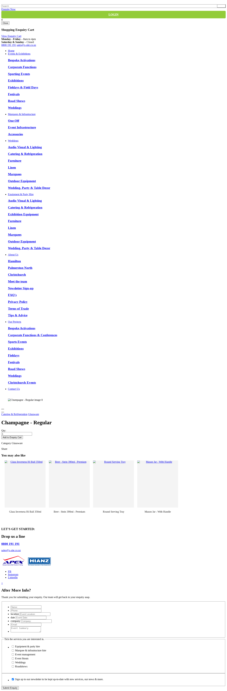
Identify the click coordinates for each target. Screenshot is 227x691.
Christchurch (17, 274)
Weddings (14, 107)
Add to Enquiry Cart (12, 437)
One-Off (13, 120)
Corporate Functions (22, 67)
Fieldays (13, 355)
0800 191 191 (8, 45)
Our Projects (14, 321)
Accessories (15, 134)
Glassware (33, 414)
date (13, 617)
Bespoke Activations (21, 60)
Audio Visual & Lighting (25, 147)
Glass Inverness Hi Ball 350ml (25, 511)
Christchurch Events (22, 382)
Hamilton (14, 261)
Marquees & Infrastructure (22, 114)
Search (221, 6)
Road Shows (16, 101)
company (15, 621)
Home (11, 50)
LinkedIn (13, 577)
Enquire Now (8, 9)
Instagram (13, 574)
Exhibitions (16, 80)
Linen (12, 167)
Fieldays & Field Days (23, 87)
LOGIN (113, 14)
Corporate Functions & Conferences (32, 335)
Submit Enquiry (10, 688)
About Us (13, 254)
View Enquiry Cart (11, 36)
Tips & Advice (17, 315)
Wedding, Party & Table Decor (29, 188)
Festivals (14, 94)
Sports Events (17, 342)
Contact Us (14, 388)
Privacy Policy (18, 302)
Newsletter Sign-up (21, 288)
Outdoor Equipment (22, 181)
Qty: (3, 430)
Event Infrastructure (22, 127)
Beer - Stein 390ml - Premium (69, 511)
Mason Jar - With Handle (158, 511)
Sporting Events (19, 74)
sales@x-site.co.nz (26, 45)
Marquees (14, 174)
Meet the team (17, 281)
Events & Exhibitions (19, 53)
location (15, 614)
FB (9, 571)
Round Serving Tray (113, 511)
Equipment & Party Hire (21, 194)
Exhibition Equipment (23, 214)
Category (6, 443)
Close (5, 23)
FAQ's (12, 295)
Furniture (14, 160)
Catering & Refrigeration (25, 154)
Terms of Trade (18, 308)
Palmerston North (20, 268)
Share (4, 448)
